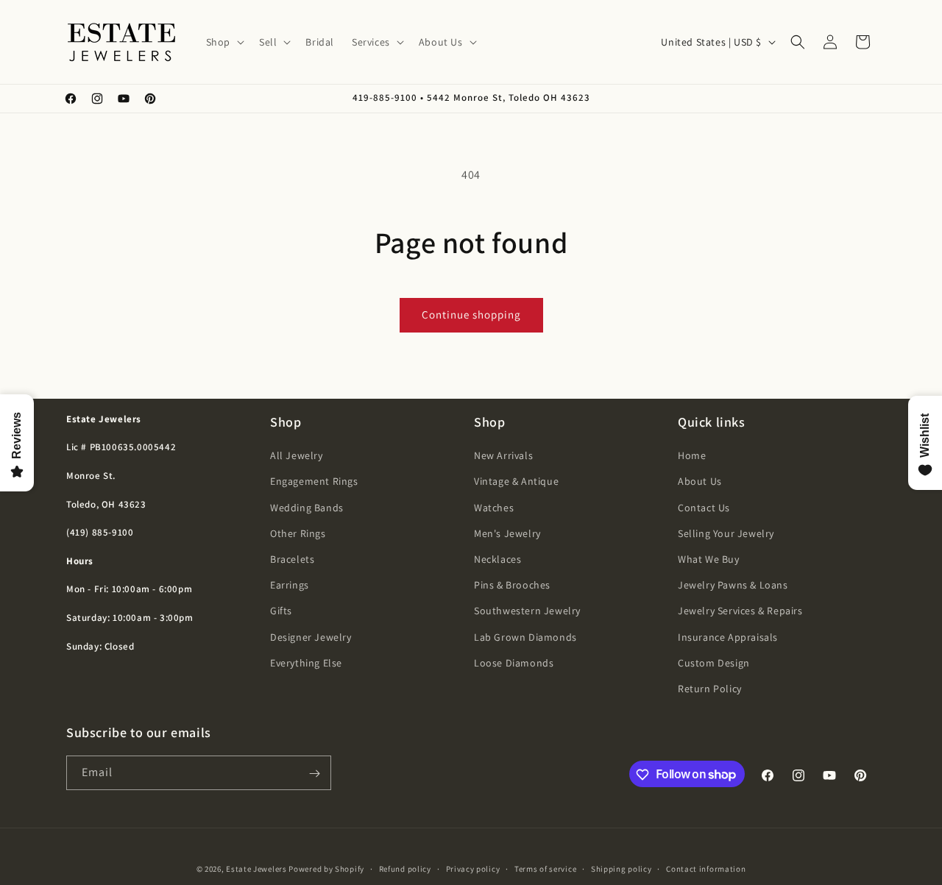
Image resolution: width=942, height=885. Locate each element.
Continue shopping (471, 314)
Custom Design (714, 662)
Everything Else (306, 662)
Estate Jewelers (256, 869)
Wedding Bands (307, 507)
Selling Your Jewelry (726, 533)
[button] (223, 41)
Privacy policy (473, 868)
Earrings (289, 584)
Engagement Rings (314, 481)
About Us (700, 481)
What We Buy (709, 559)
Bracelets (292, 559)
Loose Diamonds (513, 662)
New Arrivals (503, 455)
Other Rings (298, 533)
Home (692, 455)
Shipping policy (621, 868)
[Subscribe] (314, 773)
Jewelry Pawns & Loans (733, 584)
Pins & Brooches (512, 584)
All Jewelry (296, 455)
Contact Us (704, 507)
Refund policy (405, 868)
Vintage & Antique (516, 481)
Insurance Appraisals (728, 637)
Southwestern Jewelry (527, 610)
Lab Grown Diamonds (525, 637)
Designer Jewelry (311, 637)
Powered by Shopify (326, 869)
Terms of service (545, 868)
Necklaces (497, 559)
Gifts (281, 610)
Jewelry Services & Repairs (740, 610)
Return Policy (710, 688)
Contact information (706, 868)
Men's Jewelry (507, 533)
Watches (494, 507)
